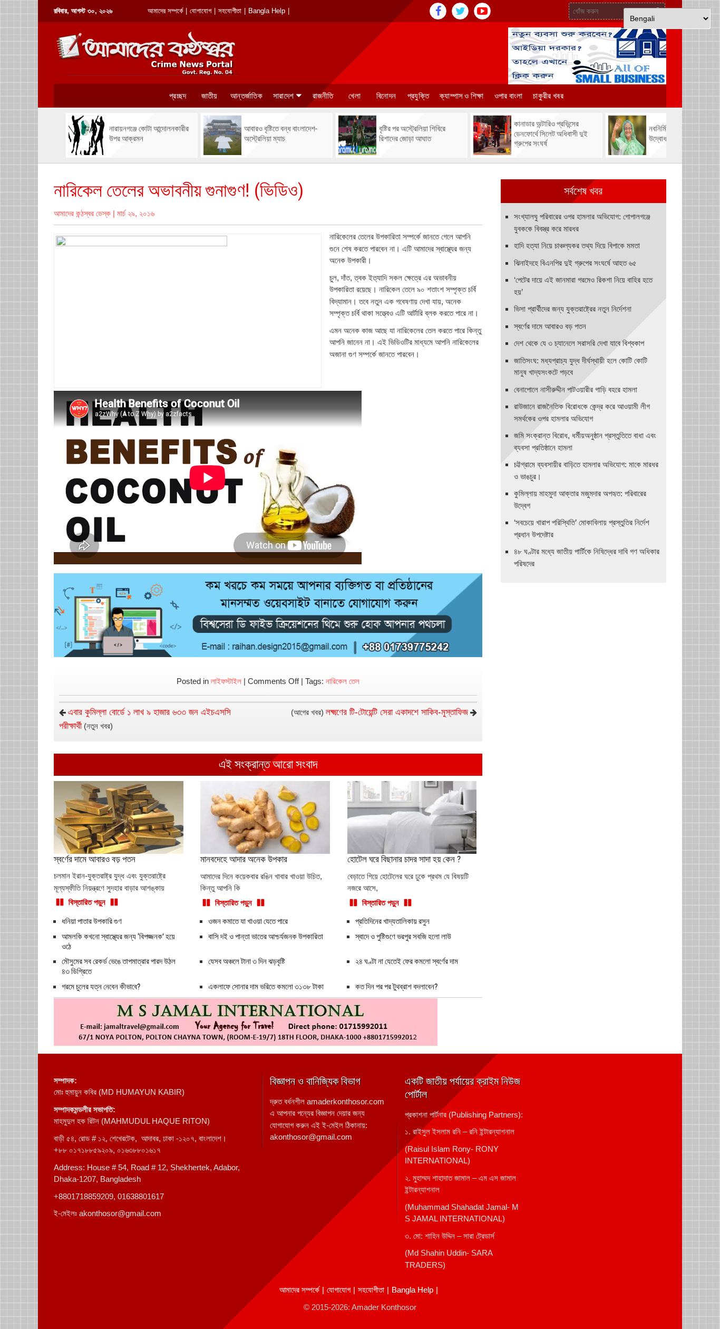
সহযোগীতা (229, 11)
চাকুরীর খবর (548, 96)
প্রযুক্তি (418, 96)
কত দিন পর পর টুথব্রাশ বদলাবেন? (396, 986)
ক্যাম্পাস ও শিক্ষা (462, 96)
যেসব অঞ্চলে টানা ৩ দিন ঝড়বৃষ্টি (246, 961)
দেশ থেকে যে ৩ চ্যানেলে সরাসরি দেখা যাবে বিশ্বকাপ (579, 343)
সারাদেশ (283, 96)
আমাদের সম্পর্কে (165, 11)
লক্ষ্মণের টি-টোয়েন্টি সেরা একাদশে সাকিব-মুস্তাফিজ (397, 712)
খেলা (354, 96)
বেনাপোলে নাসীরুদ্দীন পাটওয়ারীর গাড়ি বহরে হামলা (575, 389)
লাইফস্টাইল (226, 681)
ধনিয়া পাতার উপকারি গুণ (92, 921)
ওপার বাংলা (508, 96)
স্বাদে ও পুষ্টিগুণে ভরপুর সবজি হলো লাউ (403, 936)
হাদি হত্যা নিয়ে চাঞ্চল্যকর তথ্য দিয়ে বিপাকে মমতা (577, 245)
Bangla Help (266, 11)
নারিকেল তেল (342, 681)
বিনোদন (386, 96)
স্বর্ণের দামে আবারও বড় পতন (550, 326)
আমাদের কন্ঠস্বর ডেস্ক (82, 213)
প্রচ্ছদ (177, 96)
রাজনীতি (323, 96)
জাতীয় (209, 96)
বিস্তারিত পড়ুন (87, 902)
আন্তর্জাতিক (246, 96)
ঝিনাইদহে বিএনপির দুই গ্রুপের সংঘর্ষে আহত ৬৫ (575, 262)
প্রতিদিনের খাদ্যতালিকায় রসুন (392, 921)
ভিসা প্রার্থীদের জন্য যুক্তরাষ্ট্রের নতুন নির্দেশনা (572, 308)
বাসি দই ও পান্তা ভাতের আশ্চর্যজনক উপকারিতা (265, 936)
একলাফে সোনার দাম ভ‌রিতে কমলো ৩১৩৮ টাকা (266, 986)
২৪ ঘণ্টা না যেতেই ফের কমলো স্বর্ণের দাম (406, 961)
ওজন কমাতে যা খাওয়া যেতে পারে (248, 921)
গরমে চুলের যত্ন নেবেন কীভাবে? (101, 986)
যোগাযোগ (200, 11)
